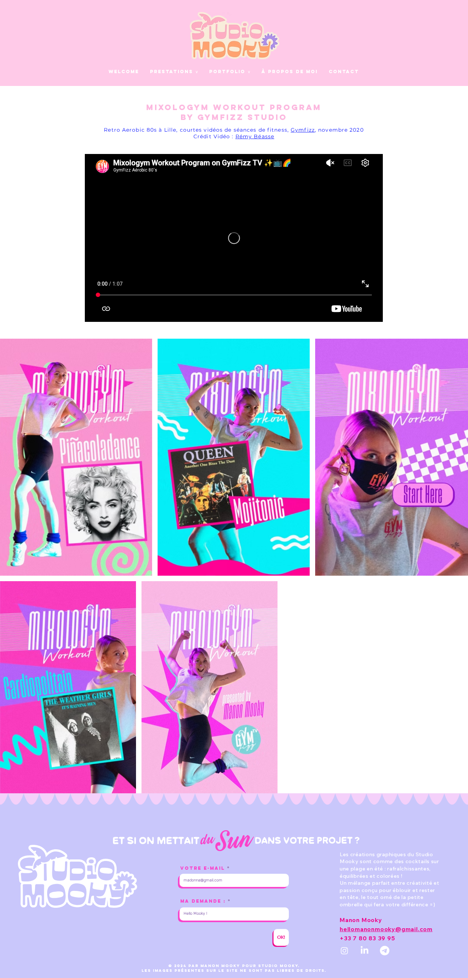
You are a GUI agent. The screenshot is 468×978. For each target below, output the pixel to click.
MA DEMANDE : (203, 901)
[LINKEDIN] (364, 950)
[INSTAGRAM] (344, 950)
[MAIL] (384, 950)
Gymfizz (303, 130)
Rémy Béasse (254, 136)
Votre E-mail (202, 868)
